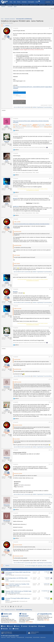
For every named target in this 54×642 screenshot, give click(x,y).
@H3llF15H (16, 206)
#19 (51, 513)
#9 (51, 289)
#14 (51, 402)
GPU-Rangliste (42, 4)
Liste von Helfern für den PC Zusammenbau (22, 107)
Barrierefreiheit (36, 637)
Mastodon (5, 628)
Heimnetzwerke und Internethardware (22, 575)
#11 (51, 327)
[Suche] (53, 2)
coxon (48, 573)
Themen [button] (19, 2)
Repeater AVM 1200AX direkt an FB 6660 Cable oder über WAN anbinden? (18, 592)
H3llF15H (4, 23)
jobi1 (6, 594)
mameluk (7, 581)
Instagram (42, 626)
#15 (51, 422)
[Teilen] (50, 28)
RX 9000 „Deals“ (25, 4)
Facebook (24, 626)
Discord (11, 626)
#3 (51, 134)
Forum (36, 2)
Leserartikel (10, 6)
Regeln (15, 6)
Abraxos (7, 575)
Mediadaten (13, 637)
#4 (51, 153)
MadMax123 (7, 601)
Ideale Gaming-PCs (34, 4)
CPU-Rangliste (50, 4)
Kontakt (8, 637)
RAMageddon (9, 4)
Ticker (11, 2)
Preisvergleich (31, 2)
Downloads (24, 2)
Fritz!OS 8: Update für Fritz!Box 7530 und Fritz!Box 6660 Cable (17, 585)
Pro (8, 36)
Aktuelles (3, 6)
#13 (51, 379)
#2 (51, 118)
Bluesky (18, 626)
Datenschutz (43, 637)
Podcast (3, 4)
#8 (51, 274)
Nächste (7, 25)
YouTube (16, 628)
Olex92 (48, 599)
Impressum (3, 637)
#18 (51, 497)
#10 (51, 305)
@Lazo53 (15, 198)
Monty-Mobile (47, 584)
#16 (51, 450)
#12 (51, 356)
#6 (51, 196)
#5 (51, 178)
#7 (51, 219)
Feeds (4, 626)
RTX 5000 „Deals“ (17, 4)
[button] (6, 7)
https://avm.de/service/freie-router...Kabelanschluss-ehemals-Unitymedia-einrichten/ (31, 223)
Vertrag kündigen (28, 637)
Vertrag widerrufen (20, 637)
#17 (51, 464)
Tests (15, 2)
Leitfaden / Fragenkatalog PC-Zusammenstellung (42, 107)
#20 (51, 542)
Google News (33, 626)
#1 (51, 28)
